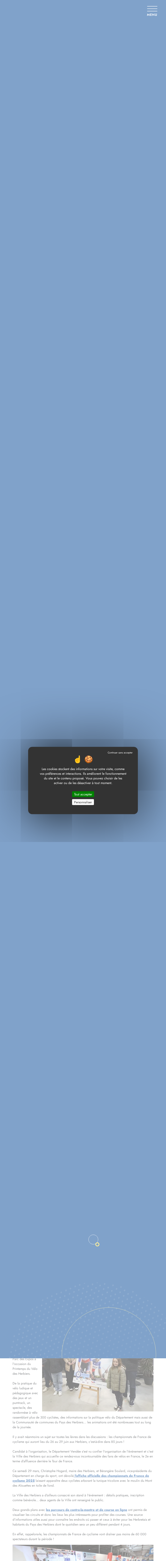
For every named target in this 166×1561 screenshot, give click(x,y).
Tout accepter (83, 794)
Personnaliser (83, 802)
